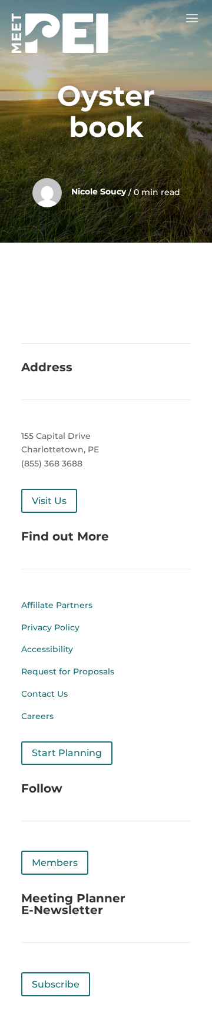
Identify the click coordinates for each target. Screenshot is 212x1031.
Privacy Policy (50, 627)
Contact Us (44, 694)
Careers (37, 716)
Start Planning (67, 752)
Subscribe (56, 984)
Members (55, 862)
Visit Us (49, 500)
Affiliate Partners (56, 605)
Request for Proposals (67, 671)
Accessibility (47, 649)
